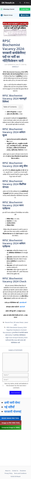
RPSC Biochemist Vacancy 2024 (17, 327)
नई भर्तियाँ (9, 407)
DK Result (17, 476)
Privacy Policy (8, 473)
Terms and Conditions (20, 473)
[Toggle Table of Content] (19, 107)
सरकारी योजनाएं (12, 411)
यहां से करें (22, 307)
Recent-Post (9, 322)
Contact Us (15, 470)
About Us (7, 470)
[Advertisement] (15, 447)
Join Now (26, 9)
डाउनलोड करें (23, 302)
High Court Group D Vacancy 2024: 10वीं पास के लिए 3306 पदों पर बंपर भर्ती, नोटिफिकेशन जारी (16, 340)
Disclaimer (23, 470)
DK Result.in (8, 2)
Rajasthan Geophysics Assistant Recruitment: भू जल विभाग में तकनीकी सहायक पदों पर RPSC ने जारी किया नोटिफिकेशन (15, 332)
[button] (20, 2)
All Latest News (18, 322)
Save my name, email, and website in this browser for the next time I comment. (16, 386)
